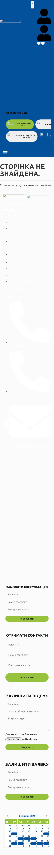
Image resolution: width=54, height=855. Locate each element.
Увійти (39, 574)
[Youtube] (45, 424)
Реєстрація (29, 574)
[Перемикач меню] (32, 5)
